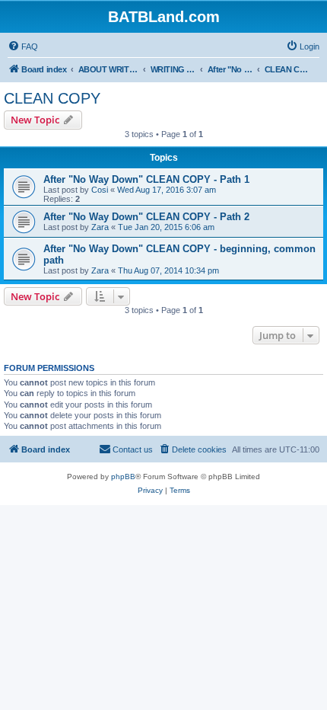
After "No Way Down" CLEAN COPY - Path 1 (146, 179)
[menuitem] (23, 46)
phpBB (123, 476)
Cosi (99, 189)
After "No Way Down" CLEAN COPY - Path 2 (146, 216)
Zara (100, 227)
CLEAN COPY (52, 98)
